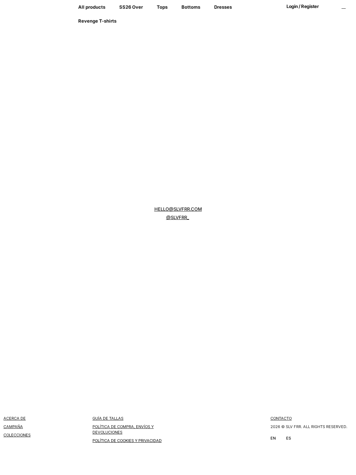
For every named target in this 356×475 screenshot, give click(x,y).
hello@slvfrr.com (178, 209)
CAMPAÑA (13, 426)
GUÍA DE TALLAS (107, 418)
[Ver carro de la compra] (343, 6)
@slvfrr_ (177, 217)
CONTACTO (281, 418)
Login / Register (302, 6)
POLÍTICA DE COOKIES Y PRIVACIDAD (127, 440)
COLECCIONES (17, 435)
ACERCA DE (14, 418)
